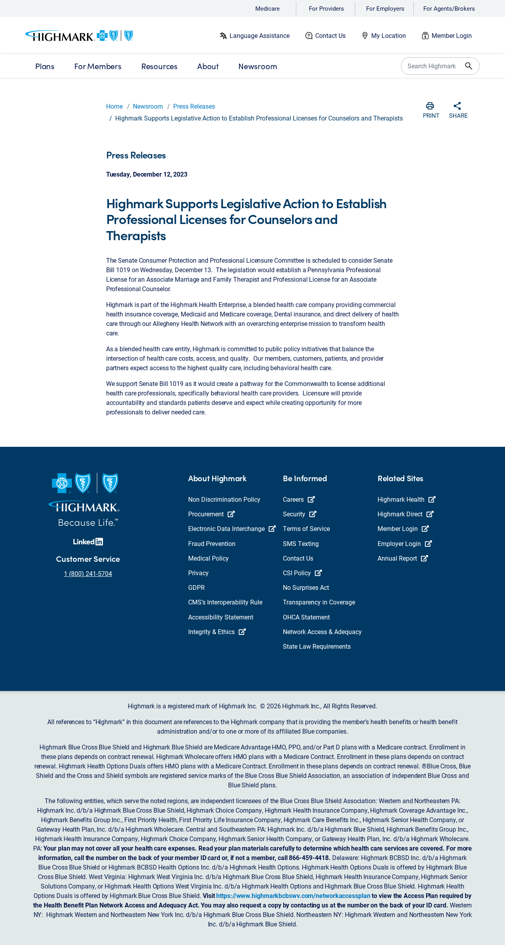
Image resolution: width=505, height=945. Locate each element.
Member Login (452, 35)
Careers (293, 499)
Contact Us (330, 35)
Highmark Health (401, 499)
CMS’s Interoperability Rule (225, 602)
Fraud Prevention (212, 543)
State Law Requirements (317, 646)
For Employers (385, 8)
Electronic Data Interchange (226, 528)
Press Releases (194, 106)
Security (294, 514)
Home (114, 106)
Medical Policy (208, 558)
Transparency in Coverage (319, 602)
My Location (388, 35)
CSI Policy (297, 573)
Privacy (198, 573)
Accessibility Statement (220, 617)
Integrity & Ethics (211, 631)
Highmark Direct (400, 514)
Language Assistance (260, 35)
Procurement (206, 514)
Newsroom (148, 106)
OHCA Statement (306, 617)
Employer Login (399, 543)
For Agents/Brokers (449, 8)
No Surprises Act (306, 587)
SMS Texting (301, 543)
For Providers (326, 8)
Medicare (267, 8)
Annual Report (397, 558)
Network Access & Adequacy (322, 631)
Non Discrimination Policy (224, 499)
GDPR (196, 587)
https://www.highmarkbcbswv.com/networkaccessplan (293, 895)
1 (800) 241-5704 (88, 573)
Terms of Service (306, 528)
